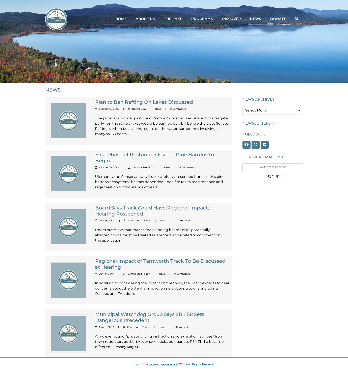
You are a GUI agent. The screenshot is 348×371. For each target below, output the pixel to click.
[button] (297, 19)
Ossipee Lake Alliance (162, 364)
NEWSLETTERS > (258, 123)
